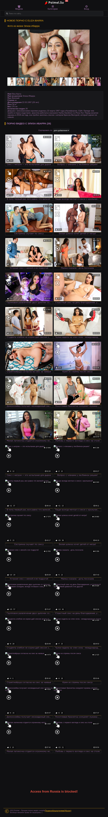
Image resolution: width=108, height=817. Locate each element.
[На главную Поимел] (55, 2)
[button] (98, 32)
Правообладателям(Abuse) (58, 811)
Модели (19, 9)
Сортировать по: (45, 130)
